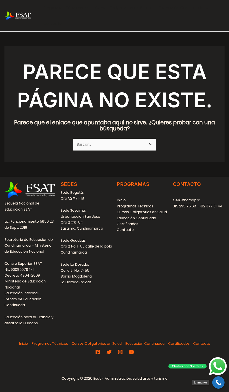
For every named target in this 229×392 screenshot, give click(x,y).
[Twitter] (109, 352)
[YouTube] (131, 352)
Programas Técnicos (63, 8)
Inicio (121, 200)
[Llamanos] (218, 382)
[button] (85, 8)
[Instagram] (120, 352)
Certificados (127, 223)
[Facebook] (97, 352)
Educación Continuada (181, 8)
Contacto (52, 23)
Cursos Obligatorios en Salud (123, 8)
